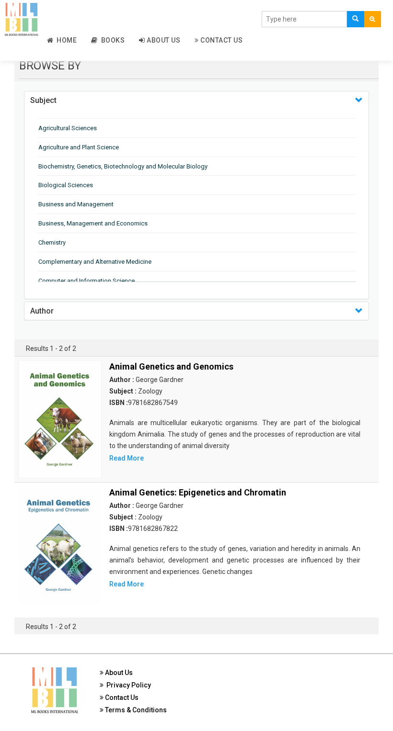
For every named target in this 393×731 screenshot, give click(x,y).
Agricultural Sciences (67, 128)
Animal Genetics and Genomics (171, 366)
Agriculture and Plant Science (78, 147)
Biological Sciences (65, 185)
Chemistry (52, 242)
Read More (126, 458)
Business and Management (76, 204)
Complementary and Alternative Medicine (94, 261)
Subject (43, 100)
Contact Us (221, 40)
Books (111, 40)
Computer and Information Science (86, 280)
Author (42, 310)
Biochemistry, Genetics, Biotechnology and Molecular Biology (123, 166)
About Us (163, 40)
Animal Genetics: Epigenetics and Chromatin (197, 492)
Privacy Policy (127, 685)
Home (65, 40)
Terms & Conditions (135, 710)
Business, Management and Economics (93, 223)
